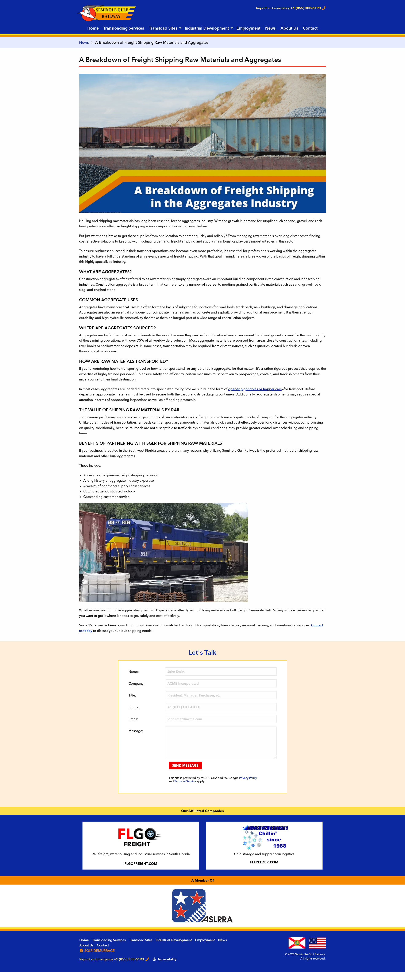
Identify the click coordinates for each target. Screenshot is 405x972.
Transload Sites (163, 28)
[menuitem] (93, 28)
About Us (289, 28)
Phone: (133, 707)
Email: (133, 719)
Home (93, 28)
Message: (135, 731)
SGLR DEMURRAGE (99, 951)
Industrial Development (207, 28)
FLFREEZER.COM (264, 862)
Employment (248, 28)
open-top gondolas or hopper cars (255, 389)
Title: (132, 695)
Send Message (185, 765)
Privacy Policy (248, 778)
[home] (106, 13)
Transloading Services (123, 28)
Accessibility (166, 959)
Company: (136, 683)
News (270, 28)
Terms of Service (185, 781)
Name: (133, 671)
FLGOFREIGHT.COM (140, 864)
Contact (310, 28)
